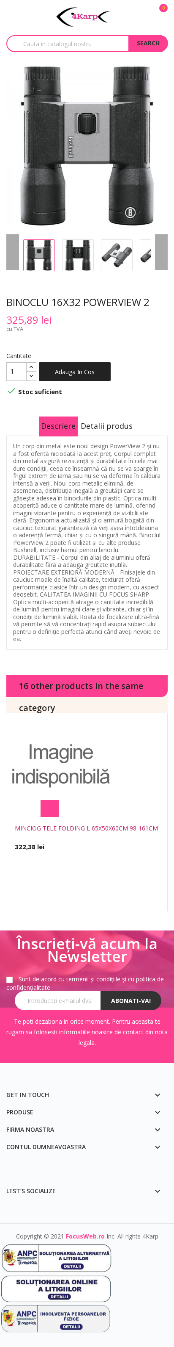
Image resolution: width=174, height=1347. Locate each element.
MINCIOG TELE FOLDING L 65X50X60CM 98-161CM (86, 828)
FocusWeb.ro (85, 1236)
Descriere (58, 426)
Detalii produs (107, 426)
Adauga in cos (75, 372)
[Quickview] (124, 808)
